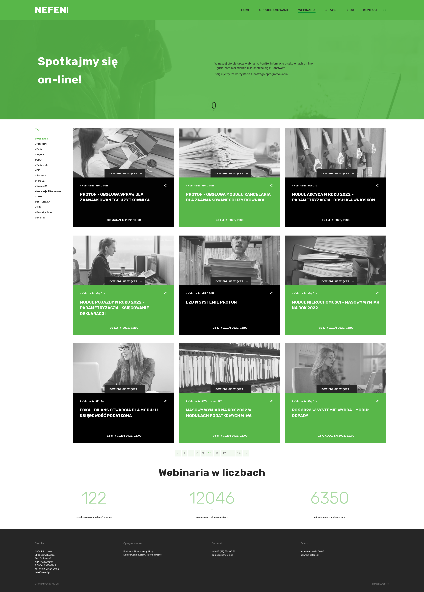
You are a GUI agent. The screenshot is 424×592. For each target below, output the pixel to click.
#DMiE (38, 196)
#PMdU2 (40, 180)
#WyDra (39, 154)
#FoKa (39, 149)
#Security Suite (43, 212)
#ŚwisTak (40, 175)
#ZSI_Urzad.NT (43, 201)
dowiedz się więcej (123, 173)
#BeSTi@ (40, 217)
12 (224, 453)
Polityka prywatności (380, 584)
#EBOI (38, 159)
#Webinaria (41, 138)
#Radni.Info (41, 165)
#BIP (37, 170)
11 (216, 453)
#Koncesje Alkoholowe (48, 191)
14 (238, 453)
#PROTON (41, 144)
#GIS (38, 207)
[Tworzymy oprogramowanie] (52, 4)
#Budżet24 (41, 186)
